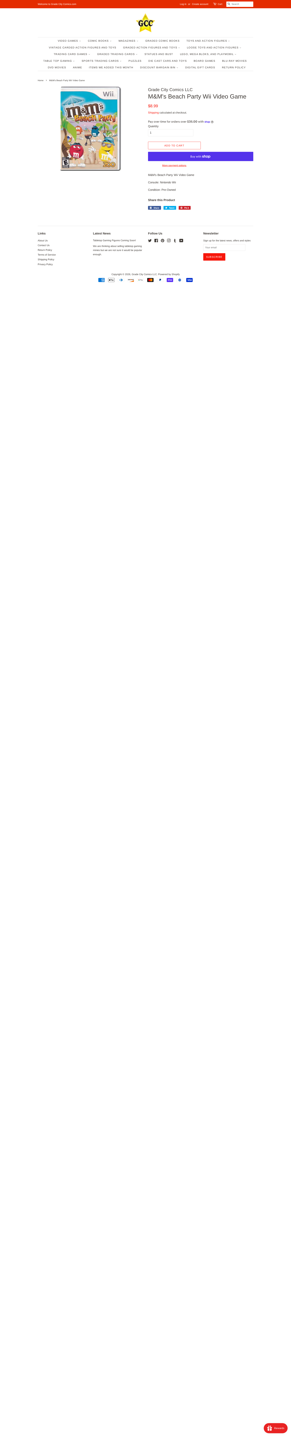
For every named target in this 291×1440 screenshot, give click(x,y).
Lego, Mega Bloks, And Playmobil (207, 54)
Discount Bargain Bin (158, 67)
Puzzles (135, 60)
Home (40, 80)
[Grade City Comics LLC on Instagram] (169, 241)
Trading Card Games (71, 54)
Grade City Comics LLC (144, 274)
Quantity (153, 126)
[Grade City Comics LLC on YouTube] (181, 241)
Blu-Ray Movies (234, 60)
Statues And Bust (158, 54)
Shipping (153, 112)
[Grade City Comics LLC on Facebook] (156, 241)
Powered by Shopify (169, 274)
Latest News (102, 233)
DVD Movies (57, 67)
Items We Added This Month (111, 67)
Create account (200, 4)
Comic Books (99, 40)
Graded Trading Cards (116, 54)
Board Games (204, 60)
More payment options (174, 165)
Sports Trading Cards (101, 60)
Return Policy (234, 67)
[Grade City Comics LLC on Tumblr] (175, 241)
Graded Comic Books (162, 40)
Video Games (68, 40)
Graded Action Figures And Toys (150, 47)
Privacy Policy (45, 264)
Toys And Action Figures (207, 40)
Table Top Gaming (58, 60)
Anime (77, 67)
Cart (220, 4)
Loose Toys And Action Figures (213, 47)
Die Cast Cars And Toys (167, 60)
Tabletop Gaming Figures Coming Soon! (114, 240)
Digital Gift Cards (200, 67)
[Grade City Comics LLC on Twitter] (150, 241)
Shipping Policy (46, 259)
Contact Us (44, 245)
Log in (183, 4)
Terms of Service (47, 254)
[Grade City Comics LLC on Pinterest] (162, 241)
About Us (43, 240)
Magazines (128, 40)
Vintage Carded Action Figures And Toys (82, 47)
